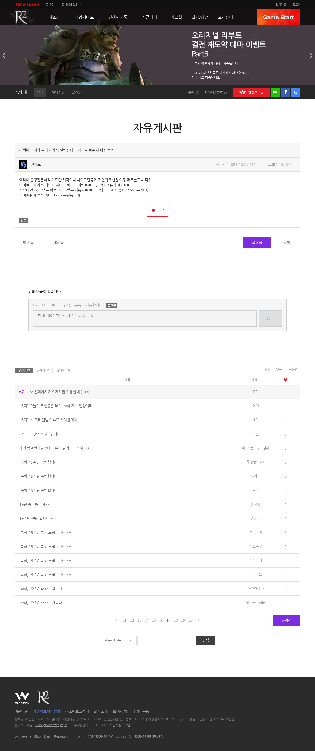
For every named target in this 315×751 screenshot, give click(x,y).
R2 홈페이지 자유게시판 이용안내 (59, 391)
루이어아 (255, 532)
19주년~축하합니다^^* (37, 518)
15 (154, 620)
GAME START (278, 17)
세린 (255, 420)
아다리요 (255, 574)
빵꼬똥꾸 (255, 546)
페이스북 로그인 (285, 92)
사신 (255, 434)
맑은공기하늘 (255, 602)
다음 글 (58, 242)
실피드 (36, 164)
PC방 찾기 (76, 92)
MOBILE (71, 4)
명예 (255, 406)
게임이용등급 (142, 711)
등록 (270, 318)
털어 (255, 490)
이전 (4, 55)
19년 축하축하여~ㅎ (35, 504)
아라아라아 (256, 588)
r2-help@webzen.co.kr (51, 725)
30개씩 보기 (43, 370)
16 (161, 620)
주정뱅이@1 (255, 462)
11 (124, 620)
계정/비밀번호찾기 (216, 92)
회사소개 (100, 711)
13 (139, 620)
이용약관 (21, 711)
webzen (27, 4)
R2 (21, 17)
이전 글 (28, 242)
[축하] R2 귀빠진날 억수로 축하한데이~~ (50, 420)
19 (183, 620)
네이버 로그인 (275, 92)
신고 (23, 220)
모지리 (255, 476)
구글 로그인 (295, 92)
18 (176, 620)
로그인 (296, 4)
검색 (205, 640)
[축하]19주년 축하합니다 (38, 462)
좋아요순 (294, 369)
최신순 (267, 369)
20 (190, 620)
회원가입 (281, 4)
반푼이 (255, 518)
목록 (286, 242)
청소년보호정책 (77, 711)
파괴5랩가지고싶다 (255, 448)
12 (132, 620)
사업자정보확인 (120, 725)
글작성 (257, 242)
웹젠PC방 (120, 711)
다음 (311, 55)
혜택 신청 (58, 92)
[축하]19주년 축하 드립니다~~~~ (45, 532)
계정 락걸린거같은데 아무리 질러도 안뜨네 (54, 448)
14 (147, 620)
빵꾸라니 (255, 560)
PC (51, 4)
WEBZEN (22, 697)
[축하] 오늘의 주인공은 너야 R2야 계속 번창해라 (55, 405)
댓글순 (280, 369)
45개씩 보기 (63, 370)
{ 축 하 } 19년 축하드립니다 (40, 434)
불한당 (255, 504)
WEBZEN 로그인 (251, 92)
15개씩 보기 (24, 370)
